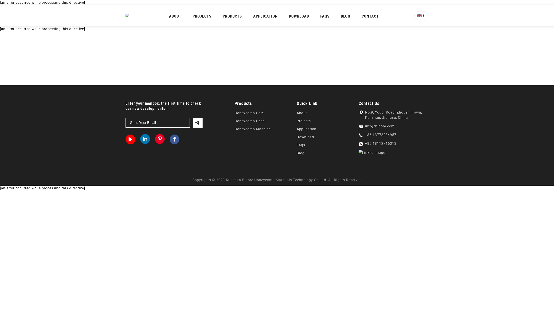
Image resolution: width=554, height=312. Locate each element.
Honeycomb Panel (250, 121)
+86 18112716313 (380, 143)
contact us (407, 58)
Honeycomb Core (249, 112)
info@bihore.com (380, 126)
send (198, 123)
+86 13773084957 (380, 134)
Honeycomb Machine (253, 129)
